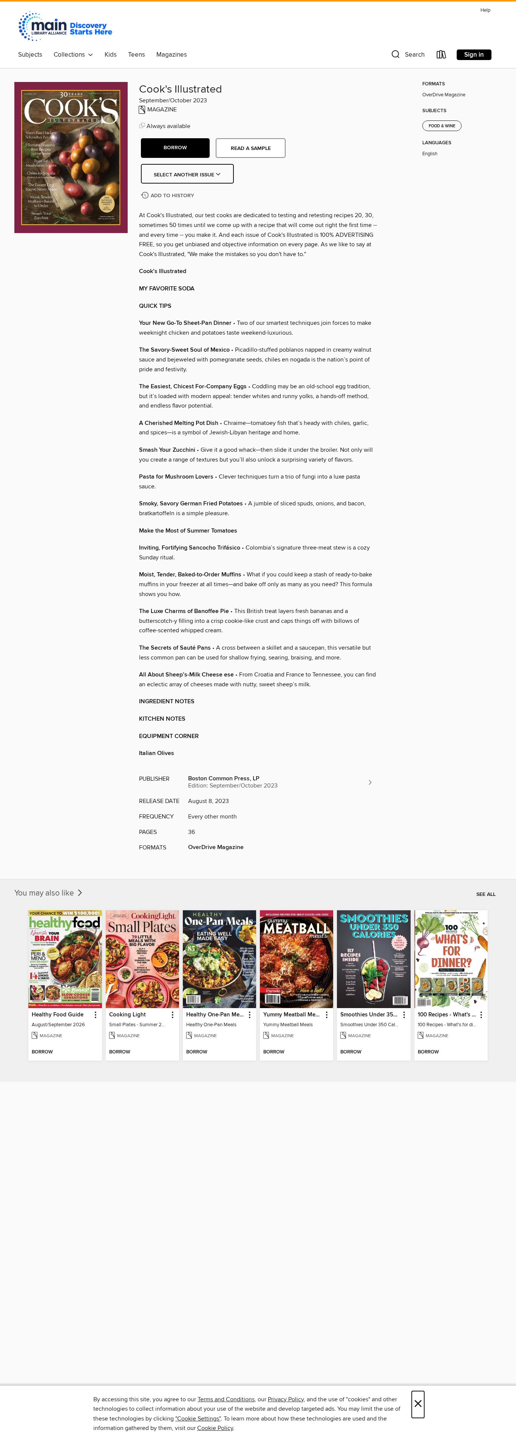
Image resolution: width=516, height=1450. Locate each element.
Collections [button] (71, 55)
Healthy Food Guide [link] (57, 1014)
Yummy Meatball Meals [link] (293, 1014)
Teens (136, 55)
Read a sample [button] (251, 148)
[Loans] (441, 56)
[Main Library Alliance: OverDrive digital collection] (65, 26)
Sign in (474, 55)
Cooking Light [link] (127, 1014)
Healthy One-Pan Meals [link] (216, 1014)
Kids (111, 55)
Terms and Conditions (226, 1399)
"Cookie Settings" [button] (198, 1418)
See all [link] (486, 894)
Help (485, 10)
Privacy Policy (286, 1399)
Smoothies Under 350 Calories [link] (370, 1014)
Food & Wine (442, 126)
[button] (407, 56)
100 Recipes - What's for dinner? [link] (447, 1014)
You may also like (45, 893)
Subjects (30, 55)
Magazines (171, 55)
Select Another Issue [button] (185, 174)
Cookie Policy (215, 1428)
